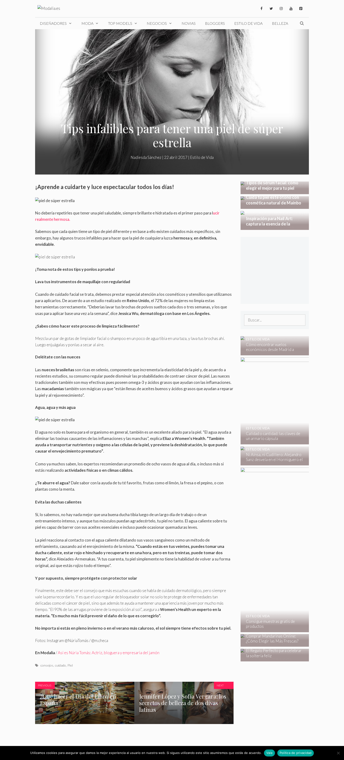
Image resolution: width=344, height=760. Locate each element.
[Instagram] (281, 9)
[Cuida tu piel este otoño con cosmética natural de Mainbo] (275, 205)
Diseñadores (53, 23)
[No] (338, 753)
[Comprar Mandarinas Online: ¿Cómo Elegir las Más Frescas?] (272, 643)
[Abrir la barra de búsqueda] (302, 23)
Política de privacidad (296, 753)
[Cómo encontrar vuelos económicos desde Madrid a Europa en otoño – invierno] (272, 352)
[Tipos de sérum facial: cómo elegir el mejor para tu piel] (275, 191)
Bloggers (215, 23)
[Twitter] (271, 9)
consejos (46, 665)
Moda (87, 23)
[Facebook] (261, 9)
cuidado (60, 665)
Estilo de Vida (248, 23)
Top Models (120, 23)
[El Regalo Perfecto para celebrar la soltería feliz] (272, 658)
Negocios (157, 23)
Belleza (280, 23)
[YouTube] (291, 9)
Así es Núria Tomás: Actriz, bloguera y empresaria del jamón (108, 652)
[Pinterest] (301, 9)
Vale (269, 753)
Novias (189, 23)
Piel (70, 665)
